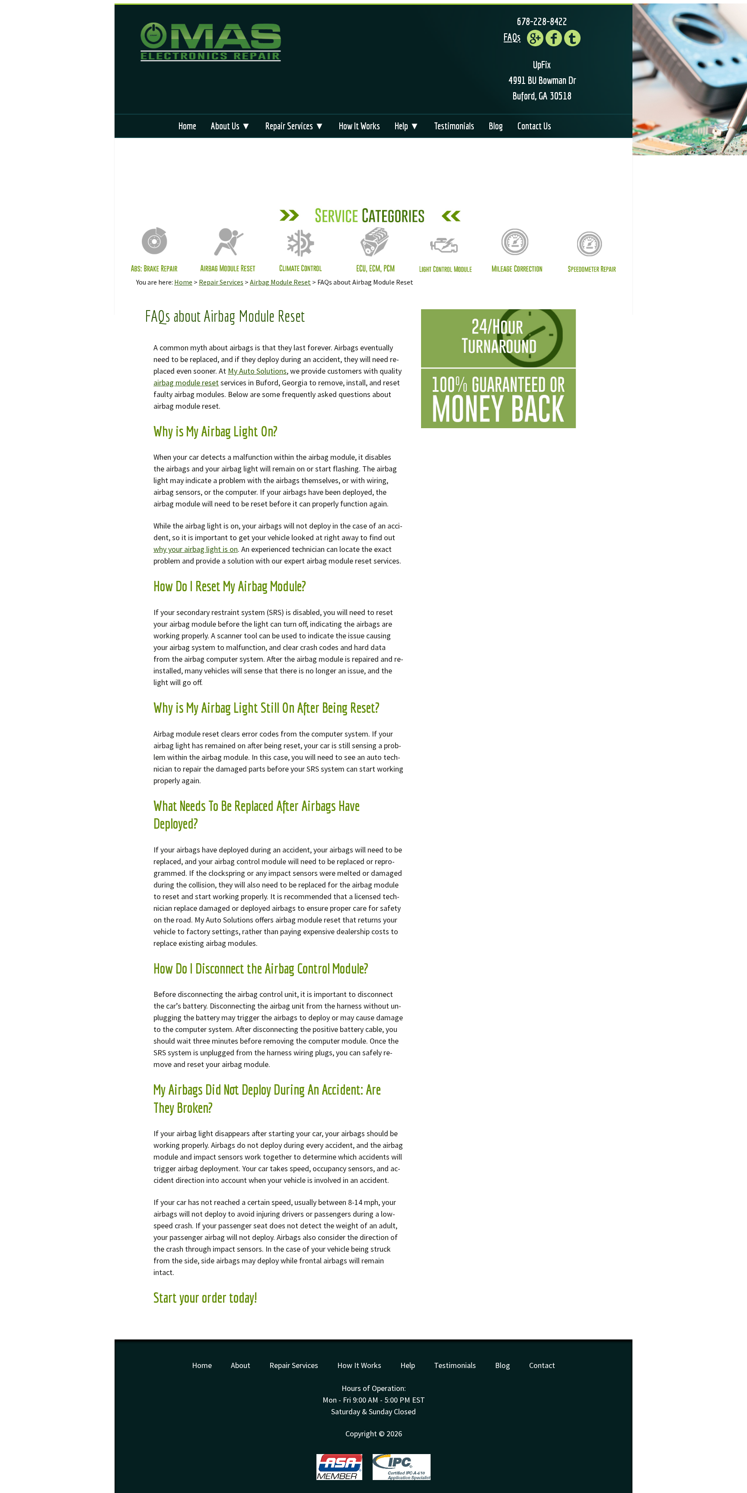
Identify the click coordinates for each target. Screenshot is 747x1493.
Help (407, 1365)
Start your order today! (205, 1297)
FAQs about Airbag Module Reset (225, 316)
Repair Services (221, 282)
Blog (496, 125)
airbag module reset (186, 383)
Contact (542, 1365)
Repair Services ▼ (294, 125)
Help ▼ (407, 125)
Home (187, 125)
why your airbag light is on (195, 549)
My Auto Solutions (257, 371)
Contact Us (534, 125)
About (240, 1365)
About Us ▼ (231, 125)
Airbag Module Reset (280, 282)
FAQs (512, 37)
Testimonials (454, 125)
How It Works (359, 125)
